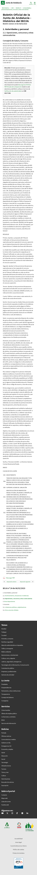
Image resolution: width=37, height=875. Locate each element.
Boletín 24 (18, 8)
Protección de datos (18, 853)
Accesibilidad (18, 838)
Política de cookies (18, 849)
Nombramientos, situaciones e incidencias (17, 595)
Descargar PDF (10, 578)
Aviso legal (18, 842)
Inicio (14, 3)
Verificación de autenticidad (12, 91)
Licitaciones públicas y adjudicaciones (15, 607)
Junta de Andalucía (3, 3)
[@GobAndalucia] (2, 813)
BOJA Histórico (5, 8)
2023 (12, 8)
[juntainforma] (22, 813)
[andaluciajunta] (7, 813)
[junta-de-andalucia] (27, 813)
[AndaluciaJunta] (17, 813)
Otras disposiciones (9, 601)
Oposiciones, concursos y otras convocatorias (18, 598)
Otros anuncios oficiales (11, 610)
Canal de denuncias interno (18, 846)
